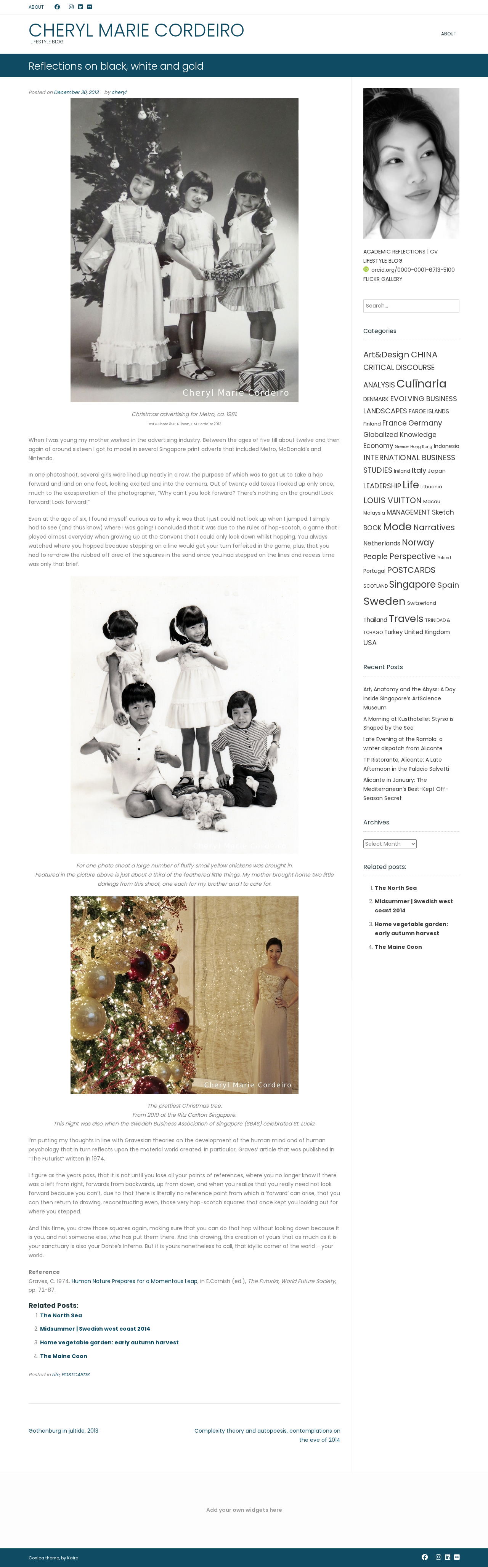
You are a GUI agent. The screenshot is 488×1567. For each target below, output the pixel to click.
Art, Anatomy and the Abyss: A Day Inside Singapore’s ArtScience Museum (409, 698)
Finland (372, 423)
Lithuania (431, 486)
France (394, 423)
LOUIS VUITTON (392, 500)
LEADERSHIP (382, 486)
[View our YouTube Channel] (64, 7)
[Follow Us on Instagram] (71, 7)
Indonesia (446, 446)
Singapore (412, 584)
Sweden (384, 601)
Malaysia (374, 513)
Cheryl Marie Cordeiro (136, 30)
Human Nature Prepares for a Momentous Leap (134, 1281)
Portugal (374, 571)
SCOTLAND (375, 586)
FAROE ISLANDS (429, 411)
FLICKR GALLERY (383, 279)
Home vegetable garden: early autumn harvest (109, 1342)
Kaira (73, 1558)
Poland (444, 558)
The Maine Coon (63, 1356)
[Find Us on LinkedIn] (80, 7)
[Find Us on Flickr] (89, 7)
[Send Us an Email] (49, 7)
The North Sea (61, 1315)
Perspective (412, 556)
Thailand (375, 620)
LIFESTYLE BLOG (383, 261)
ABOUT (36, 7)
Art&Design (386, 354)
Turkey (393, 632)
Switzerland (421, 603)
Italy (419, 470)
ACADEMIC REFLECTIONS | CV (400, 251)
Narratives (434, 527)
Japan (437, 471)
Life (55, 1374)
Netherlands (381, 543)
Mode (397, 527)
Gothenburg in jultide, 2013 (63, 1431)
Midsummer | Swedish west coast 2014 (95, 1329)
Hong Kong (421, 447)
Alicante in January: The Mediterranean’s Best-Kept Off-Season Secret (405, 789)
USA (370, 642)
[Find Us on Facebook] (57, 7)
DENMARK (376, 399)
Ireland (402, 471)
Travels (406, 618)
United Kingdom (427, 632)
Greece (402, 447)
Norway (418, 542)
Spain (448, 585)
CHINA (424, 354)
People (375, 557)
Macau (431, 501)
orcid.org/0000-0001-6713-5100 (413, 270)
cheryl (118, 92)
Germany (425, 423)
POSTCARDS (75, 1374)
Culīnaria (421, 383)
